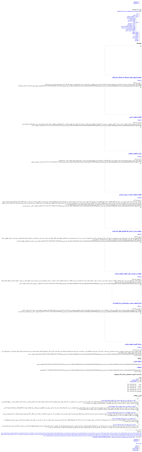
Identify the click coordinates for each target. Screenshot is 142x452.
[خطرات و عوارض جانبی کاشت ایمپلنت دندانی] (123, 270)
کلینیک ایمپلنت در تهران (47, 435)
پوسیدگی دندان (68, 435)
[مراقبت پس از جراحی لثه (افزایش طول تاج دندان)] (123, 228)
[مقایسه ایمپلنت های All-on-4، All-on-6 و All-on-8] (123, 74)
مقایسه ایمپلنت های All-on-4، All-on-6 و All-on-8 (126, 77)
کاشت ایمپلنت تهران (56, 435)
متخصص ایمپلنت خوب (113, 434)
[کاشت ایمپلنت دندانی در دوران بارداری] (123, 191)
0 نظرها (139, 80)
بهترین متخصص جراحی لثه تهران (71, 432)
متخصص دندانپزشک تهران (69, 434)
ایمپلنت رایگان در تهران (102, 432)
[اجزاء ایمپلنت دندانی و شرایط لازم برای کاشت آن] (126, 300)
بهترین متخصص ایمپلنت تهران (83, 432)
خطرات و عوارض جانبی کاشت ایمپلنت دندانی (128, 273)
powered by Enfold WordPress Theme (101, 437)
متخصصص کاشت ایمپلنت (48, 434)
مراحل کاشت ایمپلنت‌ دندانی (133, 344)
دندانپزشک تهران (22, 432)
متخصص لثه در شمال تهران (28, 434)
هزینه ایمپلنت (97, 435)
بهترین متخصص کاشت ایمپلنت (59, 432)
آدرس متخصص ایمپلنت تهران (136, 432)
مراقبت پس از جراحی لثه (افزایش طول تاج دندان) (126, 231)
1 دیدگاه (139, 306)
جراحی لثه (27, 432)
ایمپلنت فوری (137, 361)
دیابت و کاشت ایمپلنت (134, 153)
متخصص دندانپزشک (77, 434)
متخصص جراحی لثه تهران (86, 434)
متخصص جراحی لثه (94, 434)
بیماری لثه (51, 432)
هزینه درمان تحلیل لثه (83, 435)
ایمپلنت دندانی (109, 432)
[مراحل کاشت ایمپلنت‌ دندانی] (123, 341)
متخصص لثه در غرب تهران (18, 434)
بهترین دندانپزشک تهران (93, 432)
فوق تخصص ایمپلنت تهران (14, 432)
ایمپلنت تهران (114, 432)
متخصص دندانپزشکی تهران (59, 434)
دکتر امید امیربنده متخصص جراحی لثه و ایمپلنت (123, 437)
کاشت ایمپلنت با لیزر (135, 117)
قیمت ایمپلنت (6, 432)
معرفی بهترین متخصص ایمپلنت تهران (107, 435)
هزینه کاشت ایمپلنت (75, 435)
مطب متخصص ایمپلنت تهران (119, 435)
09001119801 (133, 381)
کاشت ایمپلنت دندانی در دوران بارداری (130, 194)
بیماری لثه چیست (38, 432)
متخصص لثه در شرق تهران (39, 434)
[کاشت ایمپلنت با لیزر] (123, 114)
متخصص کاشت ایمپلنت (8, 434)
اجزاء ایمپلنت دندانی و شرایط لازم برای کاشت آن (127, 303)
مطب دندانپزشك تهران (129, 435)
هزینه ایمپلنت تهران (91, 435)
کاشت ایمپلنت (62, 435)
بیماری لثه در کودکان (45, 432)
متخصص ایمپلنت (130, 434)
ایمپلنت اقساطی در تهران (122, 432)
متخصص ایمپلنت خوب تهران (104, 434)
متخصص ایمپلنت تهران (122, 434)
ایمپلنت (139, 367)
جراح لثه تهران (32, 432)
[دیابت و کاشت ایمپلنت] (123, 150)
